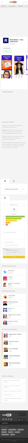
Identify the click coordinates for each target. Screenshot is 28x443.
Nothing (4, 432)
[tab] (5, 181)
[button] (2, 72)
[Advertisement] (14, 21)
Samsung (4, 429)
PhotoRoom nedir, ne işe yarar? (11, 189)
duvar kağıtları (12, 429)
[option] (6, 67)
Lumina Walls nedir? (8, 394)
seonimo (17, 432)
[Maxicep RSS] (11, 419)
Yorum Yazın (14, 204)
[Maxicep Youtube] (8, 419)
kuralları (15, 252)
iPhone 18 (20, 429)
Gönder (14, 257)
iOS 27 (12, 434)
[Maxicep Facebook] (3, 419)
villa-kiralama (5, 434)
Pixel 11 (10, 432)
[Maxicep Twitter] (6, 419)
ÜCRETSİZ (8, 51)
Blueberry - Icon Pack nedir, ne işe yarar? (12, 391)
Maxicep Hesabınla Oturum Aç (12, 250)
